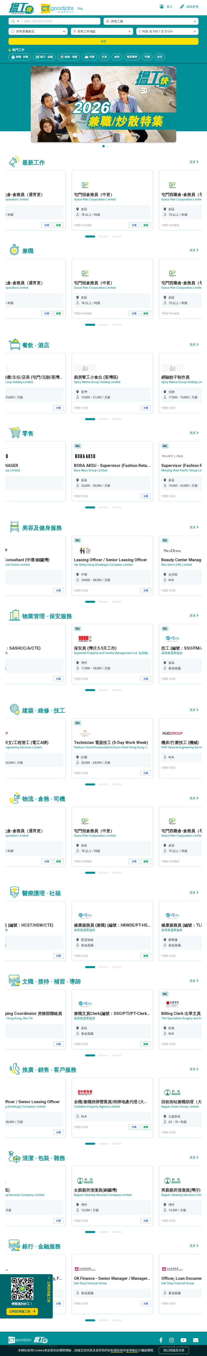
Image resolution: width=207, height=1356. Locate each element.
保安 (159, 56)
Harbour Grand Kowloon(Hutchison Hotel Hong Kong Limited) (114, 747)
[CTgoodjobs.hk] (19, 1339)
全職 (46, 225)
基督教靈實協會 (172, 653)
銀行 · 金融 (46, 56)
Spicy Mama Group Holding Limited (97, 382)
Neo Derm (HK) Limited (176, 565)
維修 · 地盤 (70, 56)
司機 (147, 56)
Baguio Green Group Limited (180, 1106)
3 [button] (117, 236)
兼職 (58, 225)
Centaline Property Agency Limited (97, 1106)
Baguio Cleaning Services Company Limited (102, 1195)
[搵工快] (40, 1339)
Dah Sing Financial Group (90, 1283)
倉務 (116, 56)
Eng (80, 8)
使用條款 (132, 1350)
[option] (112, 200)
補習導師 (132, 56)
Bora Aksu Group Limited (90, 470)
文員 (104, 56)
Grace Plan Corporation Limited (95, 199)
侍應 (91, 56)
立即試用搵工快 (19, 1311)
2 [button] (103, 236)
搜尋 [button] (103, 41)
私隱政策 (117, 1350)
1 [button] (90, 236)
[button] (14, 21)
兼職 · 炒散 (21, 56)
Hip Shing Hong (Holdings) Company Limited (103, 565)
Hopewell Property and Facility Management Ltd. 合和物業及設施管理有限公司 (126, 653)
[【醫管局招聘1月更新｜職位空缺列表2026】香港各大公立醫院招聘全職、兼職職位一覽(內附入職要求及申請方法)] (103, 104)
